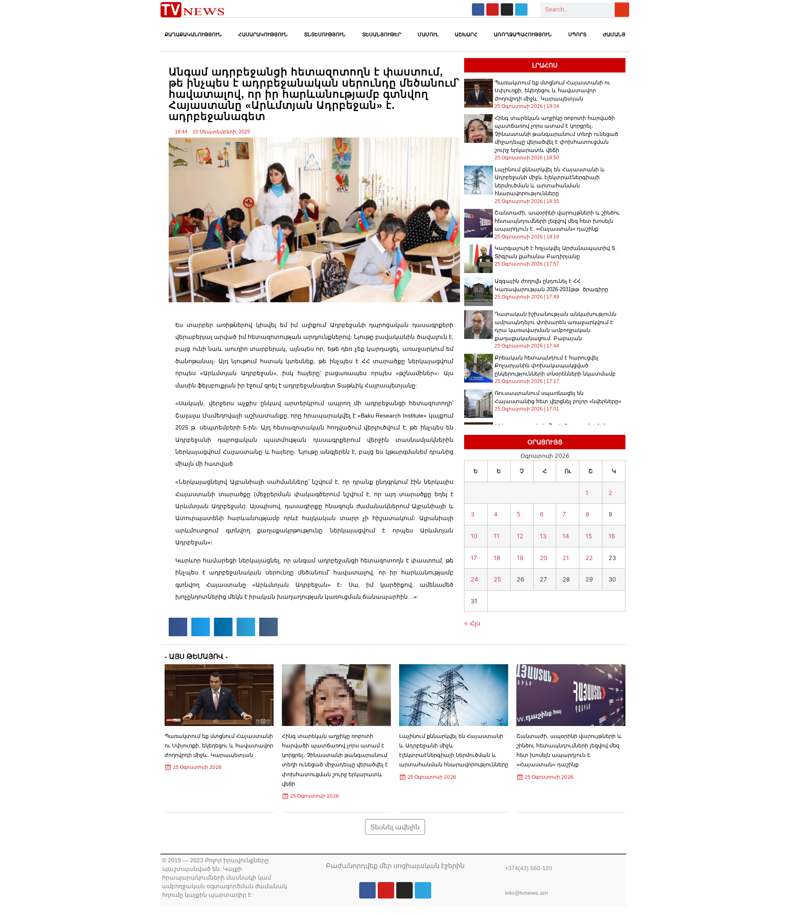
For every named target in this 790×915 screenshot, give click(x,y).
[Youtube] (492, 9)
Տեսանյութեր (381, 34)
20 (543, 557)
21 (565, 557)
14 (565, 535)
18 (497, 557)
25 (497, 579)
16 (612, 535)
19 (520, 557)
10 (474, 535)
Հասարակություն (263, 34)
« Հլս (472, 623)
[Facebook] (478, 9)
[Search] (622, 9)
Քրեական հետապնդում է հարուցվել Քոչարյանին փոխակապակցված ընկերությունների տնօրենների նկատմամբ (555, 366)
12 (520, 535)
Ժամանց (614, 34)
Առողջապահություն (523, 34)
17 (474, 557)
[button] (178, 627)
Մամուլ (428, 34)
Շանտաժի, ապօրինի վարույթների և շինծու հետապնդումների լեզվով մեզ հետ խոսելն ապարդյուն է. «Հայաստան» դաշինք (557, 221)
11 (497, 535)
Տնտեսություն (325, 34)
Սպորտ (577, 34)
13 (543, 535)
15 (589, 535)
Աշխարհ (466, 34)
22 (589, 557)
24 (474, 579)
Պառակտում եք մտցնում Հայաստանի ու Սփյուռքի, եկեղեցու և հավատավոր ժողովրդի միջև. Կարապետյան (552, 90)
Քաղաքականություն (193, 34)
